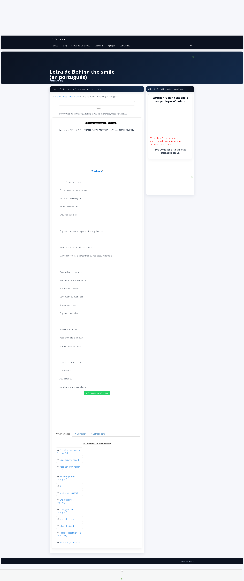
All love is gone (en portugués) (66, 478)
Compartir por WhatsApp (97, 393)
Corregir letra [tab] (98, 433)
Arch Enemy (74, 96)
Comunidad (125, 45)
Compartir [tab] (81, 433)
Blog (65, 45)
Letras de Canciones (80, 45)
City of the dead (67, 526)
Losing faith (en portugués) (65, 511)
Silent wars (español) (69, 493)
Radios (55, 45)
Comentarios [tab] (64, 433)
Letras (64, 96)
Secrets (63, 486)
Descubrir (99, 45)
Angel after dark (67, 519)
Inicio (57, 96)
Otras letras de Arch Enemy (97, 443)
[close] (122, 571)
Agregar (111, 45)
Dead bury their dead (69, 460)
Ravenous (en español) (70, 542)
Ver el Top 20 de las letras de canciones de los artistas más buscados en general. (165, 141)
